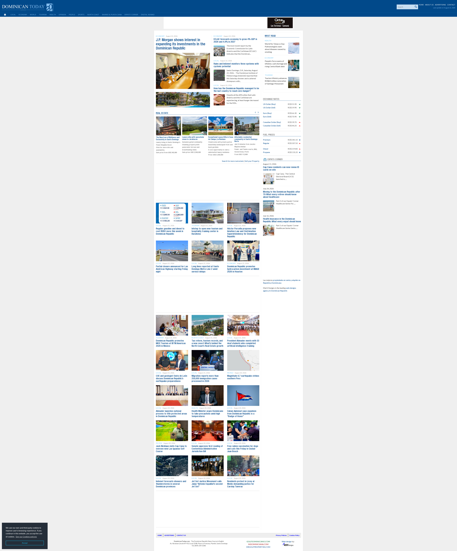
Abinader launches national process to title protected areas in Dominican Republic (171, 414)
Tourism (43, 14)
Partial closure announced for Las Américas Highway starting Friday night (172, 269)
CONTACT (451, 5)
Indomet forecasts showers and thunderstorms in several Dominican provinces (171, 484)
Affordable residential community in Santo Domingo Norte (219, 139)
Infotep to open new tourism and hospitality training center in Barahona (207, 231)
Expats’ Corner (131, 14)
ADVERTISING (440, 5)
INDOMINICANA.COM (258, 544)
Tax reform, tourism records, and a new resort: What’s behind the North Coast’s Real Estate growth (207, 343)
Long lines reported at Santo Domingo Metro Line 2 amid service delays (205, 269)
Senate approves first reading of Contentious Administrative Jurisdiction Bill (207, 449)
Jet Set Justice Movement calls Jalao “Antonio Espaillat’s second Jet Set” (207, 484)
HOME (421, 5)
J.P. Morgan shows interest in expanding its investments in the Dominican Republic (180, 44)
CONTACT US (181, 535)
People (72, 14)
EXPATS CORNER (275, 159)
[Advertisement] (207, 22)
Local (13, 14)
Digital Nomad (147, 14)
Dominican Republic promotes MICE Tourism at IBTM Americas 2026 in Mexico (171, 343)
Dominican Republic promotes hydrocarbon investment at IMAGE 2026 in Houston (243, 269)
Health (52, 14)
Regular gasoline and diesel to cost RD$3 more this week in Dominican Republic (170, 231)
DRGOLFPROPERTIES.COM (258, 547)
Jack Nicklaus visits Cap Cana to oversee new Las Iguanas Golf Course (171, 449)
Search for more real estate (232, 161)
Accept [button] (25, 543)
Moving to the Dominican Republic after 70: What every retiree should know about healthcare (281, 194)
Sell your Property (252, 161)
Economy (23, 14)
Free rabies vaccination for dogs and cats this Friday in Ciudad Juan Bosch (242, 449)
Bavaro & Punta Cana (112, 14)
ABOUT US (429, 5)
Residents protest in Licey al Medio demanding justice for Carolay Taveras (240, 484)
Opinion (62, 14)
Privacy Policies (281, 535)
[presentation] (255, 112)
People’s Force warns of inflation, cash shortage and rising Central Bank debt (276, 64)
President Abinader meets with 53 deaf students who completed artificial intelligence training (243, 343)
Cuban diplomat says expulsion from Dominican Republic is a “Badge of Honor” (241, 414)
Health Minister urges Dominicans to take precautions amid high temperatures (207, 414)
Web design (286, 541)
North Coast (93, 14)
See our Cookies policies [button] (26, 537)
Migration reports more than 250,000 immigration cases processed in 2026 (205, 378)
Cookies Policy (294, 535)
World (33, 14)
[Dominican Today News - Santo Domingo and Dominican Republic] (28, 7)
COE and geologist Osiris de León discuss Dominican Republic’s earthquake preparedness (171, 378)
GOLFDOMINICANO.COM (258, 541)
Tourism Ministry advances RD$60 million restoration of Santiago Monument (276, 81)
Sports (81, 14)
